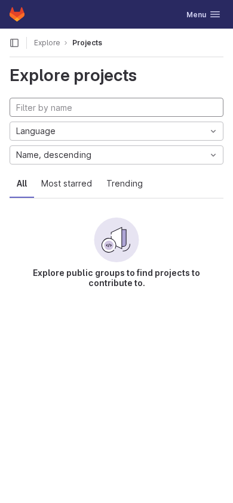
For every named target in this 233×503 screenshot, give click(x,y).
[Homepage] (17, 14)
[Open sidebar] (14, 42)
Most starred (66, 183)
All (22, 183)
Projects (87, 42)
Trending (124, 183)
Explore (47, 42)
